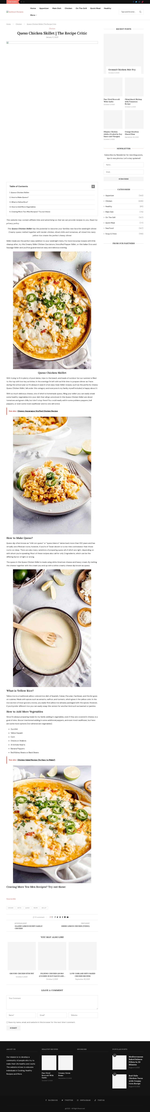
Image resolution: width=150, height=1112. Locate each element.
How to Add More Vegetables (23, 207)
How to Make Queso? (20, 197)
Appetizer (44, 8)
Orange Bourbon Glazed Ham (132, 133)
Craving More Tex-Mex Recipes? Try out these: (31, 212)
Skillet (44, 908)
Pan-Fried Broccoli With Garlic (112, 100)
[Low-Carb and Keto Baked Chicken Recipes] (83, 956)
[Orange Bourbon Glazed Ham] (134, 119)
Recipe (36, 908)
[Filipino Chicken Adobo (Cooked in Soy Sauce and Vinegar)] (52, 956)
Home (33, 8)
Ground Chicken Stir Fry (21, 973)
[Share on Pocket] (65, 917)
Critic (19, 908)
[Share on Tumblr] (62, 917)
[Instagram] (139, 2)
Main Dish (56, 8)
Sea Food (124, 228)
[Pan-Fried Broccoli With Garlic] (113, 87)
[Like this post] (52, 917)
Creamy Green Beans (64, 1074)
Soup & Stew (124, 233)
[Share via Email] (67, 917)
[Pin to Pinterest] (60, 917)
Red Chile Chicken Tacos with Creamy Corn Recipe (136, 1079)
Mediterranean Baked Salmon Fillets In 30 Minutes (136, 1061)
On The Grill (81, 8)
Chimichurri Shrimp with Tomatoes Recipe (133, 101)
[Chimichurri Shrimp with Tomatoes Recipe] (134, 87)
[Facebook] (133, 2)
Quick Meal (95, 8)
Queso (27, 908)
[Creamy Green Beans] (65, 1062)
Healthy (107, 8)
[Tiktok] (142, 2)
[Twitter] (136, 2)
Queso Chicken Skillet (20, 192)
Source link (11, 899)
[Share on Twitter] (57, 917)
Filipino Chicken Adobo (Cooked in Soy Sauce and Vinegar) (113, 134)
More (32, 15)
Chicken (68, 8)
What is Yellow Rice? (19, 202)
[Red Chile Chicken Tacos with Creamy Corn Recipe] (119, 1081)
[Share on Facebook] (55, 917)
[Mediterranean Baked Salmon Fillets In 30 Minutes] (119, 1062)
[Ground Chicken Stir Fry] (22, 956)
